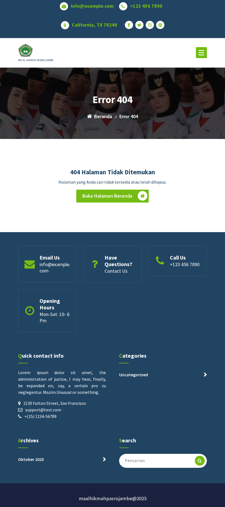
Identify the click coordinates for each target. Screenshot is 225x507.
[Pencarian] (200, 461)
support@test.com (43, 409)
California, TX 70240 (94, 25)
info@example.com (92, 6)
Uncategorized (133, 374)
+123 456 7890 (146, 6)
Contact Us (116, 271)
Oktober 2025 (31, 459)
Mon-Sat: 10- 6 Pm (54, 317)
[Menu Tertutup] (201, 52)
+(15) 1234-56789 (40, 416)
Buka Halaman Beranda (107, 196)
